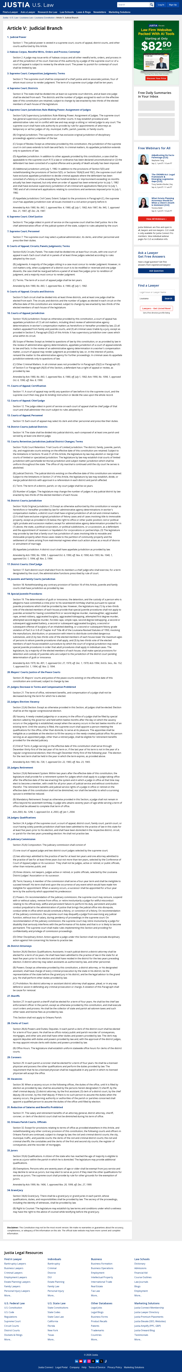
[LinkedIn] (76, 1361)
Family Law (53, 1286)
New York (53, 1330)
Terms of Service (97, 1367)
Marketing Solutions (119, 12)
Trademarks (97, 1330)
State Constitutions (58, 1307)
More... (7, 1295)
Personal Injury (56, 1290)
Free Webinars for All (154, 148)
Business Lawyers (13, 1268)
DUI (50, 1277)
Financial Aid (140, 1272)
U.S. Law (14, 17)
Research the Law (47, 12)
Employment (97, 1272)
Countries (96, 1334)
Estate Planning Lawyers (17, 1281)
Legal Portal (61, 1367)
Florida (51, 1325)
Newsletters (99, 12)
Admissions (140, 1268)
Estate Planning (56, 1281)
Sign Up (173, 5)
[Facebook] (85, 1361)
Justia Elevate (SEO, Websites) (150, 1321)
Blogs (137, 1286)
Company (74, 1367)
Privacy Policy (114, 1367)
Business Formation (101, 1263)
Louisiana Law (26, 17)
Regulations (10, 1316)
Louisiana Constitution (45, 17)
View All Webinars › (156, 218)
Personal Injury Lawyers (17, 1290)
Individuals (54, 1259)
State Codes (54, 1312)
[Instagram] (89, 1361)
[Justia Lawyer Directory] (105, 1361)
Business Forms (99, 1316)
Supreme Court (12, 1321)
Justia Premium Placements (148, 1316)
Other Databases (101, 1303)
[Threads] (93, 1361)
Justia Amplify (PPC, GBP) (147, 1325)
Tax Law (95, 1290)
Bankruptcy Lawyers (15, 1263)
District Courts (12, 1330)
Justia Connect (45, 1367)
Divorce (52, 1272)
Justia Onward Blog (144, 1330)
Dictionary (139, 1263)
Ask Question (156, 270)
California (53, 1321)
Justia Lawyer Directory (146, 1312)
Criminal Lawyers (13, 1272)
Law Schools (67, 12)
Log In (161, 5)
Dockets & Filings (13, 1334)
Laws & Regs (83, 12)
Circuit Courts (11, 1325)
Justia (5, 17)
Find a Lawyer (10, 12)
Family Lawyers (12, 1286)
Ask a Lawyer (28, 12)
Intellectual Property (102, 1277)
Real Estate (97, 1286)
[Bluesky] (97, 1361)
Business (96, 1259)
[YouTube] (80, 1361)
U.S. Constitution (13, 1307)
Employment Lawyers (15, 1277)
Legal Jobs (96, 1307)
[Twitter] (101, 1361)
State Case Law (56, 1316)
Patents (95, 1325)
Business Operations (102, 1268)
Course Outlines (143, 1277)
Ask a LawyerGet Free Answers (151, 254)
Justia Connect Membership (149, 1307)
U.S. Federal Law (14, 1303)
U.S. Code (9, 1312)
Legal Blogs (97, 1312)
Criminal (52, 1268)
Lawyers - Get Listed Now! (156, 308)
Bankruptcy (54, 1263)
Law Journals (141, 1281)
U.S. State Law (57, 1303)
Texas (51, 1334)
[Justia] (16, 4)
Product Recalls (99, 1321)
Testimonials (141, 1334)
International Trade (101, 1281)
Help (84, 1367)
